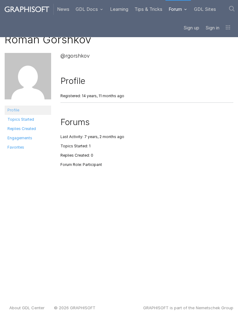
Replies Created (21, 128)
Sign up (191, 28)
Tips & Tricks (148, 9)
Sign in (212, 28)
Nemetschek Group (214, 307)
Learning (119, 9)
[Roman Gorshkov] (28, 78)
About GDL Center (27, 307)
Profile (13, 110)
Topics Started (20, 119)
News (63, 9)
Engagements (19, 138)
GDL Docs (87, 9)
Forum (176, 9)
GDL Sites (205, 9)
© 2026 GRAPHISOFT (74, 307)
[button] (228, 28)
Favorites (15, 147)
